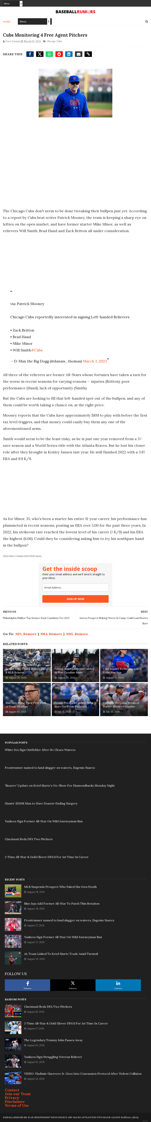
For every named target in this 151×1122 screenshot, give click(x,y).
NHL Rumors (77, 634)
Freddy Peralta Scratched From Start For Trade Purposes (74, 704)
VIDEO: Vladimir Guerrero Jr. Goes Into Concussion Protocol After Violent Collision (82, 1073)
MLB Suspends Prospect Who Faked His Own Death (60, 887)
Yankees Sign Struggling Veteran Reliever (53, 1057)
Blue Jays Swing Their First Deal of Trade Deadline (26, 704)
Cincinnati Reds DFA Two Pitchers (29, 839)
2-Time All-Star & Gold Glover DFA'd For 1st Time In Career (47, 857)
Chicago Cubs (54, 41)
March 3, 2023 (95, 361)
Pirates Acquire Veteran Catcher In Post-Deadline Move (74, 670)
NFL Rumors (25, 634)
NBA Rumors (51, 634)
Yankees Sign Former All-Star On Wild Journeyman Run (44, 821)
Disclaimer (15, 1101)
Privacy (12, 1097)
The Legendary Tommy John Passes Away (53, 1040)
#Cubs (37, 350)
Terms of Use (17, 1105)
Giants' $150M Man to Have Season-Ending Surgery (41, 803)
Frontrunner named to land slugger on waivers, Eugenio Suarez (50, 767)
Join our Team (18, 1093)
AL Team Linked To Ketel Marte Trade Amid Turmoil (61, 954)
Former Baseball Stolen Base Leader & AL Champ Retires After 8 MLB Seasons (26, 668)
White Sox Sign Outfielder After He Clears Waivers (40, 750)
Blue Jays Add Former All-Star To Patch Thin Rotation (61, 903)
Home (6, 21)
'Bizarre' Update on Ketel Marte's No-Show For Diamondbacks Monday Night (60, 785)
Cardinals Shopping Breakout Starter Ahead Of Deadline (121, 704)
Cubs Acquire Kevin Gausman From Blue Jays (120, 670)
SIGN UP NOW (75, 599)
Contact (12, 1090)
